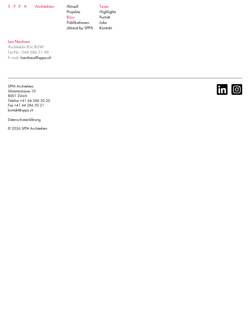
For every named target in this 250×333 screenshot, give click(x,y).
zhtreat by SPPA (80, 27)
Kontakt (105, 27)
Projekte (73, 11)
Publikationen (78, 22)
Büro (70, 17)
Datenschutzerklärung (24, 120)
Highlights (107, 11)
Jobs (103, 22)
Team (104, 6)
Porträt (104, 17)
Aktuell (72, 6)
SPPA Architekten (34, 128)
